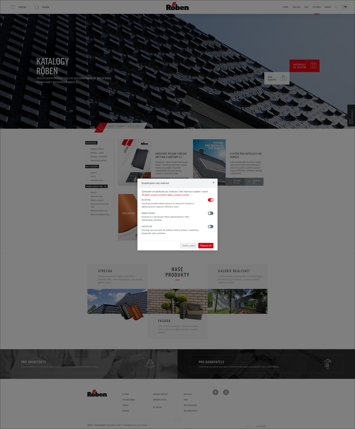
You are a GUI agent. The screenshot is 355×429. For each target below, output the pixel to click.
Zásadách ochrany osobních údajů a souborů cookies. (166, 194)
